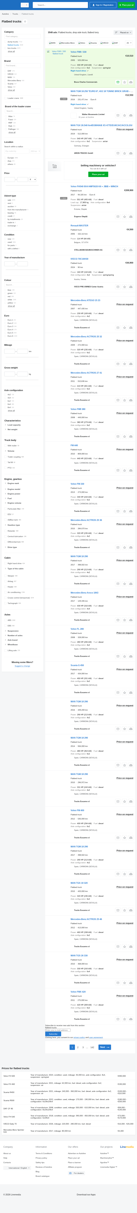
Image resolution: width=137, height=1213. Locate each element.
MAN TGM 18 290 (79, 556)
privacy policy (79, 1037)
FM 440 (74, 445)
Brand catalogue (43, 1176)
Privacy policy (41, 1158)
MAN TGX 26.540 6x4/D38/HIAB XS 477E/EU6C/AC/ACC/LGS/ (101, 125)
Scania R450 (8, 1092)
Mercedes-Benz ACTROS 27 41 (86, 373)
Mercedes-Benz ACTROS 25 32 (86, 336)
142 (92, 1047)
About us (7, 1153)
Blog (37, 1171)
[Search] (35, 5)
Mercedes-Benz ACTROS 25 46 (86, 919)
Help (5, 1158)
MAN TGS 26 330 (79, 955)
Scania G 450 (77, 665)
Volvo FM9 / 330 (78, 52)
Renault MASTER (79, 225)
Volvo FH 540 (9, 1117)
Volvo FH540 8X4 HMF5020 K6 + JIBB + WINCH (94, 186)
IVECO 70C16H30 (79, 259)
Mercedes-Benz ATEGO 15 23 (85, 300)
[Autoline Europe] (10, 5)
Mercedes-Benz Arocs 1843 (84, 593)
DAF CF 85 (8, 1109)
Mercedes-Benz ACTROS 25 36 (86, 520)
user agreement (96, 1037)
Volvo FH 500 (9, 1076)
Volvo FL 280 (77, 629)
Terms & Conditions (44, 1153)
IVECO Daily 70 (10, 1124)
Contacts (7, 1162)
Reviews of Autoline (44, 1167)
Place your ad (98, 174)
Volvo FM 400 (77, 810)
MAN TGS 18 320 (79, 883)
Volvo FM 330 (77, 484)
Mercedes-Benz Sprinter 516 (13, 1131)
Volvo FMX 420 (78, 992)
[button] (124, 82)
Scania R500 (8, 1100)
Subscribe (53, 1034)
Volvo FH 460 (9, 1084)
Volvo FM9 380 (78, 409)
